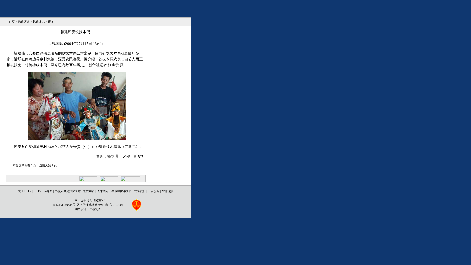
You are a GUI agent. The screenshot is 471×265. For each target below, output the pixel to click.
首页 (12, 21)
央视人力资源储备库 (67, 191)
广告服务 (153, 191)
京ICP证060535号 (64, 205)
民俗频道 (24, 21)
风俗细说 (39, 21)
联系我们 (140, 191)
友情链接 (167, 191)
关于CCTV (25, 191)
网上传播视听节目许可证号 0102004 (100, 205)
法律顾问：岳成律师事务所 (114, 191)
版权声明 (89, 191)
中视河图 (95, 209)
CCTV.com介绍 (43, 191)
